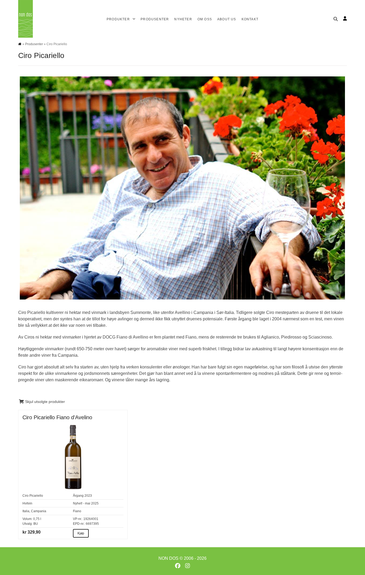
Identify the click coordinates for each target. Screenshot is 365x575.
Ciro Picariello (32, 496)
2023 (88, 496)
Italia (25, 511)
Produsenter (34, 44)
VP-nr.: (78, 519)
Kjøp (80, 533)
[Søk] (335, 19)
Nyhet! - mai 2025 (86, 503)
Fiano (77, 511)
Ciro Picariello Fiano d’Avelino (57, 417)
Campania (38, 511)
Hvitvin (27, 503)
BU (35, 524)
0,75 (36, 519)
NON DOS (168, 558)
